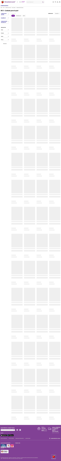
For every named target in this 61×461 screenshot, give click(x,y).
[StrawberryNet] (8, 2)
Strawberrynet (18, 15)
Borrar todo (5, 43)
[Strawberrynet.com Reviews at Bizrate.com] (3, 447)
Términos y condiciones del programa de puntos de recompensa (27, 457)
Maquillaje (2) (3, 17)
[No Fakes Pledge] (12, 446)
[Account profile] (57, 2)
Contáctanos (27, 438)
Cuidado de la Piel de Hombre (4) (4, 22)
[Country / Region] (53, 2)
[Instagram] (20, 430)
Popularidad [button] (56, 13)
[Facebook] (17, 430)
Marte (24, 15)
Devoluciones (11, 438)
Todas (13, 15)
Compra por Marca (4, 5)
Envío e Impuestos (4, 438)
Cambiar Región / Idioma (55, 438)
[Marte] (22, 2)
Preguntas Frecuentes (19, 438)
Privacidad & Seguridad (4, 457)
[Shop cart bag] (59, 2)
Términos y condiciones (12, 457)
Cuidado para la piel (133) (3, 14)
